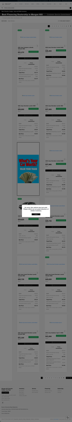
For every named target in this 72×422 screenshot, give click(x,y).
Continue (36, 214)
